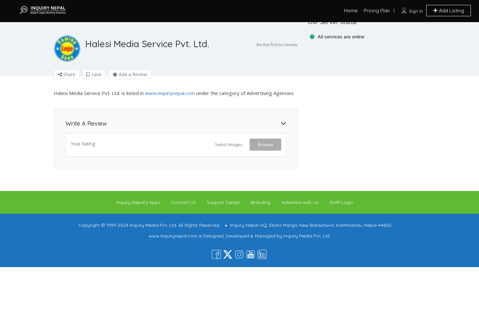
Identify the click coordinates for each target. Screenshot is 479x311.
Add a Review (132, 74)
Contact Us (183, 202)
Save (95, 74)
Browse (265, 144)
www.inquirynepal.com (170, 93)
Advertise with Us (300, 202)
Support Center (223, 202)
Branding (260, 202)
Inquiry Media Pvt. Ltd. (307, 236)
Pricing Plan (377, 10)
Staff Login (341, 202)
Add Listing (451, 10)
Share (68, 74)
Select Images (228, 144)
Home (351, 10)
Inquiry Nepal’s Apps (138, 202)
